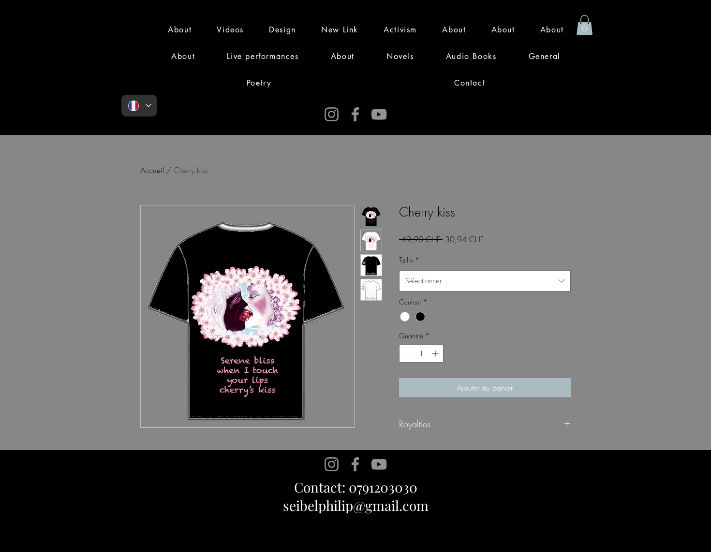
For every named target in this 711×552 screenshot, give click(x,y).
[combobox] (485, 280)
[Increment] (436, 353)
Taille (409, 259)
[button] (584, 25)
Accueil (152, 170)
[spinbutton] (421, 353)
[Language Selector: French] (139, 105)
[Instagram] (331, 114)
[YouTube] (379, 114)
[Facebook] (355, 114)
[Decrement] (406, 353)
